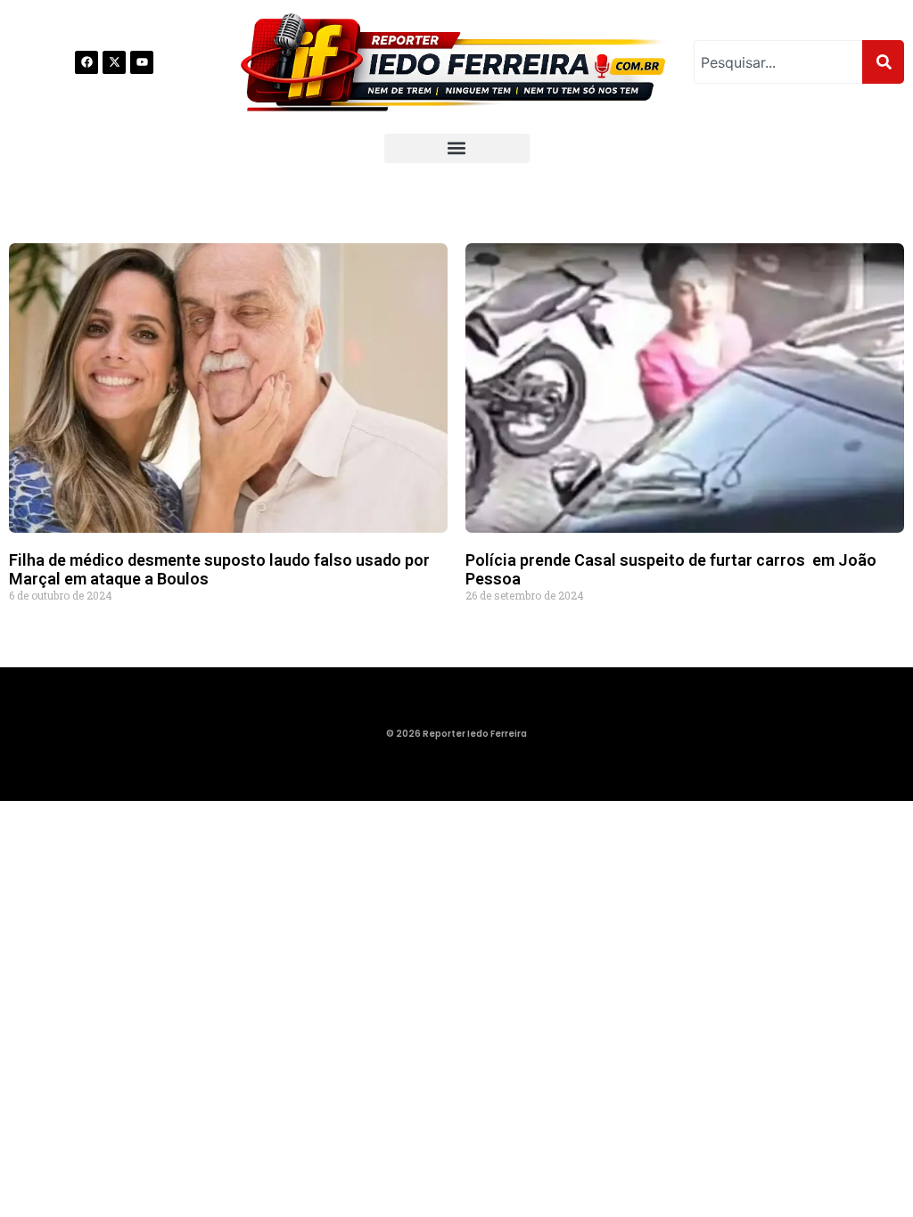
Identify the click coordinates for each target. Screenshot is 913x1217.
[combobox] (778, 62)
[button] (457, 148)
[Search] (883, 62)
